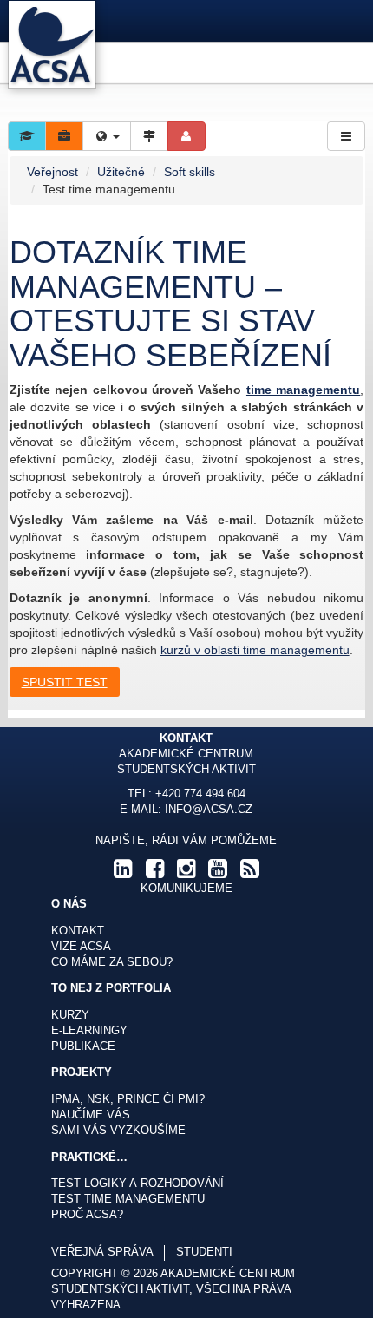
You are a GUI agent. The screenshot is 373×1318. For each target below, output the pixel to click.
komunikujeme (186, 888)
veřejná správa (102, 1252)
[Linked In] (123, 873)
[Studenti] (27, 136)
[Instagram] (186, 873)
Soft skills (189, 172)
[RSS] (250, 873)
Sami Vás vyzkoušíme (118, 1131)
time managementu (303, 390)
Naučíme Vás (90, 1115)
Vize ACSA (81, 947)
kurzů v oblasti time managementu (255, 650)
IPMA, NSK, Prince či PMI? (128, 1099)
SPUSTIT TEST (65, 682)
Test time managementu (128, 1199)
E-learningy (89, 1031)
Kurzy (70, 1015)
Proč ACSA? (87, 1215)
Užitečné (121, 172)
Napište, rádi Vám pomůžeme (186, 841)
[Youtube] (218, 873)
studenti (204, 1252)
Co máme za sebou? (112, 962)
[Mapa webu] (149, 136)
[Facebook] (154, 873)
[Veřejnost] (64, 136)
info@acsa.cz (208, 809)
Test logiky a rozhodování (137, 1183)
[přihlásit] (186, 136)
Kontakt (77, 931)
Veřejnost (52, 172)
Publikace (83, 1046)
